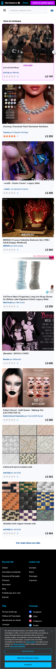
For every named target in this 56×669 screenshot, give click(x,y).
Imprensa (33, 580)
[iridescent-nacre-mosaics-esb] (28, 444)
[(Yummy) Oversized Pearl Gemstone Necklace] (28, 104)
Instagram (37, 621)
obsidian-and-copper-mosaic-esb (19, 523)
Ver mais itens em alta (28, 542)
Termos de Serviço (9, 612)
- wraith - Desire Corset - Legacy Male (21, 183)
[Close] (52, 631)
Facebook (37, 612)
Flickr (35, 616)
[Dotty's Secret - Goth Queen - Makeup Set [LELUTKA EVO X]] (28, 387)
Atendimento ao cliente (11, 620)
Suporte (5, 597)
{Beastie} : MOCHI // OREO (16, 353)
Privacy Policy (31, 642)
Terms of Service (19, 644)
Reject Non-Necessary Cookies (28, 658)
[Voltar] (2, 52)
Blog (4, 589)
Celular (5, 568)
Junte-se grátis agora (42, 3)
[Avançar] (54, 52)
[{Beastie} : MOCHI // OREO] (28, 331)
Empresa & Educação (11, 576)
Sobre (31, 572)
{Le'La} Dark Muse (11, 68)
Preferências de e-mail (11, 593)
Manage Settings (28, 651)
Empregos (33, 576)
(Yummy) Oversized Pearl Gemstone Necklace (25, 126)
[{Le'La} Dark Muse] (28, 43)
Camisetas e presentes (11, 572)
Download (6, 584)
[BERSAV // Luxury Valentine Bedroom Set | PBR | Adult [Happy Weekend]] (28, 217)
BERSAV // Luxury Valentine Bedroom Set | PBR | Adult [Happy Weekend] (26, 241)
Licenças (6, 624)
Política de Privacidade (11, 616)
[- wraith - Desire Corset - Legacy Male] (28, 160)
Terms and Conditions (17, 646)
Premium (5, 580)
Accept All (28, 664)
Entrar (26, 3)
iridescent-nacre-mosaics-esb (17, 467)
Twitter (36, 625)
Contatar (32, 568)
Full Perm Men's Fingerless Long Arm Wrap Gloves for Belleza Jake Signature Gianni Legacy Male (27, 298)
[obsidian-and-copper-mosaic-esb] (28, 501)
